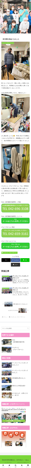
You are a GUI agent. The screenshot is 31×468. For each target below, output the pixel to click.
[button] (15, 265)
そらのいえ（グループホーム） (10, 252)
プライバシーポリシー (23, 462)
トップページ (8, 462)
